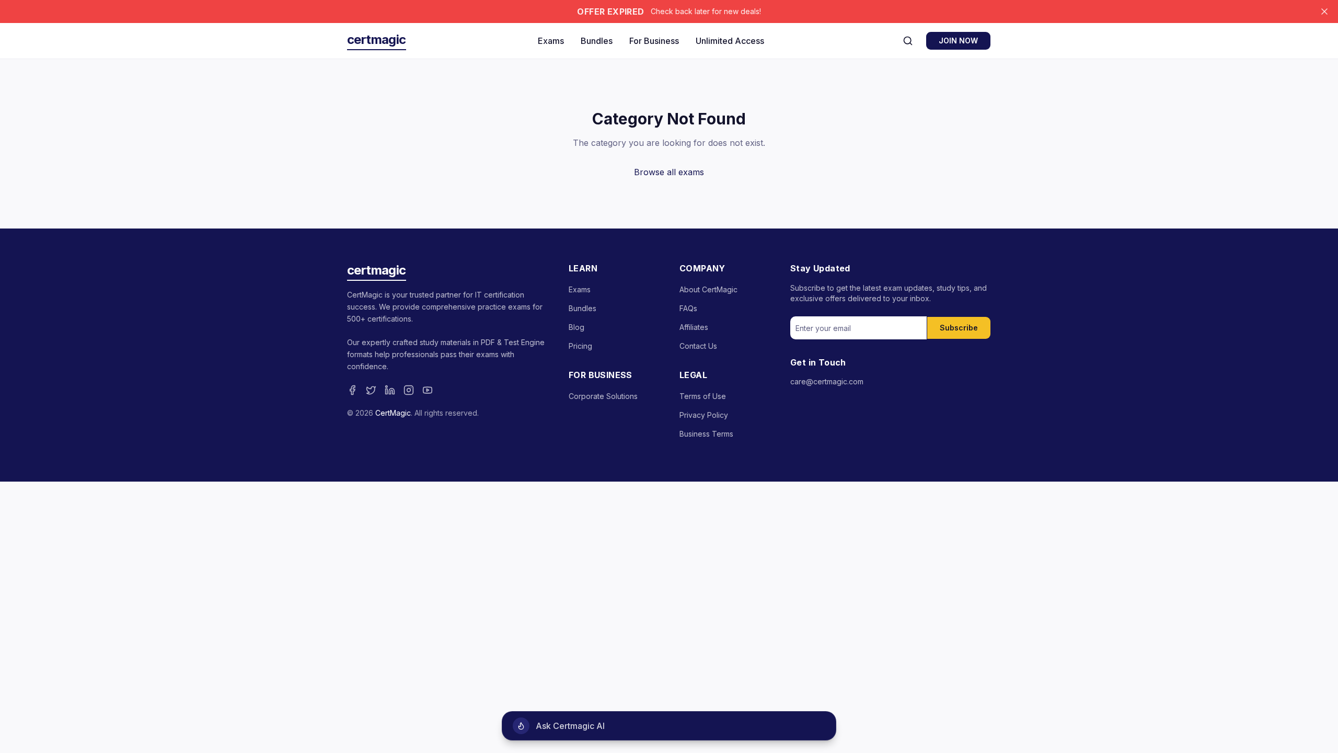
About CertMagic (708, 289)
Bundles (597, 41)
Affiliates (693, 327)
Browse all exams (669, 172)
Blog (576, 327)
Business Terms (706, 433)
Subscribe (959, 327)
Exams (551, 41)
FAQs (688, 308)
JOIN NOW (958, 40)
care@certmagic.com (826, 381)
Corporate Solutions (603, 396)
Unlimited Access (730, 41)
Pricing (580, 345)
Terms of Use (702, 396)
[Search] (908, 40)
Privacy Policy (703, 414)
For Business (654, 41)
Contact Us (698, 345)
